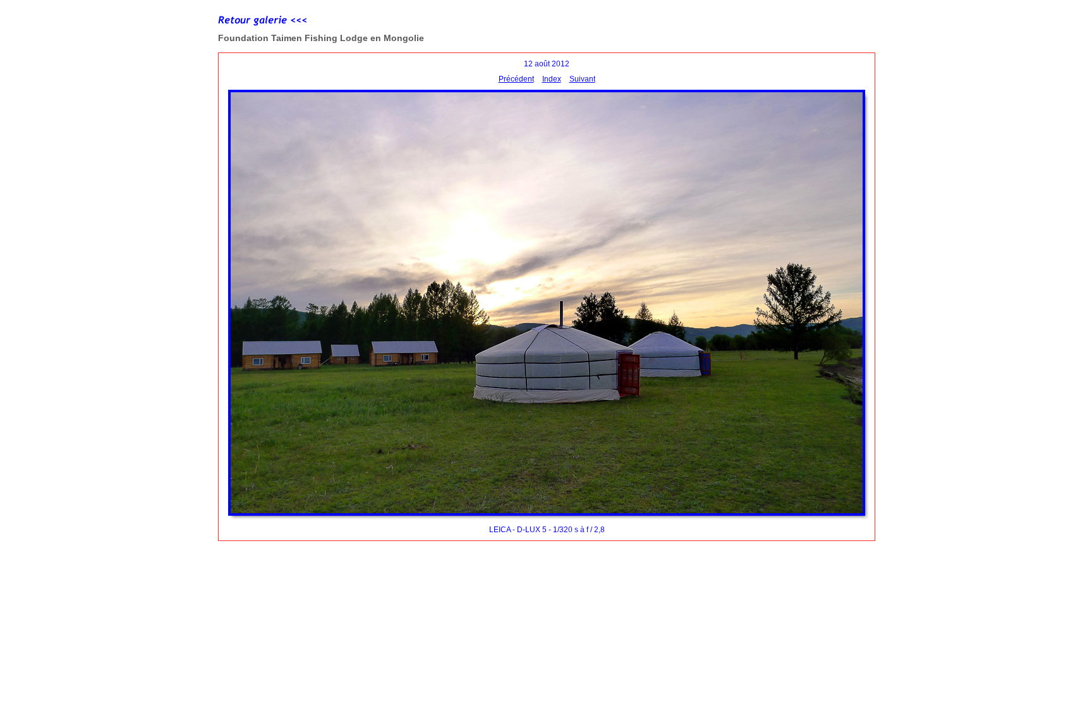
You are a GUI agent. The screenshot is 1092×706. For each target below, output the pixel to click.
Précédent (516, 79)
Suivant (582, 79)
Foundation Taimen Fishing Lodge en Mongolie (321, 38)
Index (551, 79)
